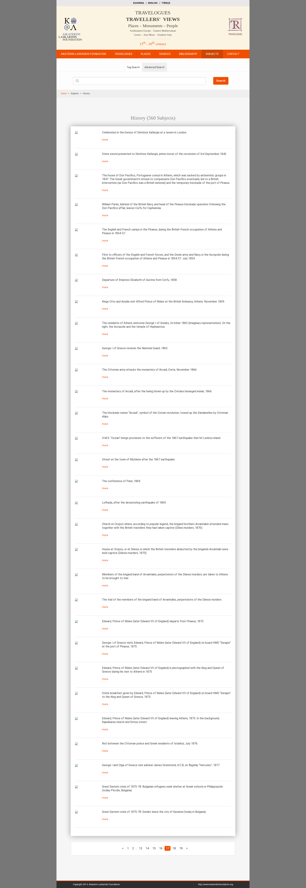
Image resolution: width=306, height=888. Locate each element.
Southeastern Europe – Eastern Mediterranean (153, 30)
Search (220, 80)
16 (160, 848)
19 (181, 848)
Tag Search (133, 67)
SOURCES (165, 54)
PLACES (146, 54)
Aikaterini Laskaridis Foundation (104, 884)
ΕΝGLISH (152, 3)
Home (64, 93)
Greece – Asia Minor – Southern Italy (153, 35)
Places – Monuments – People (153, 26)
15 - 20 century (153, 44)
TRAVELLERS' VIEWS (153, 19)
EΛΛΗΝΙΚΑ (138, 3)
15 (154, 848)
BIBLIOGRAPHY (188, 54)
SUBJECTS (212, 54)
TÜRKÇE (166, 3)
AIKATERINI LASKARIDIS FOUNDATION (83, 54)
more (105, 139)
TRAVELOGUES (153, 12)
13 (140, 848)
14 (147, 848)
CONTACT (233, 54)
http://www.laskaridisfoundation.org (215, 884)
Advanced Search (154, 67)
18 (174, 848)
